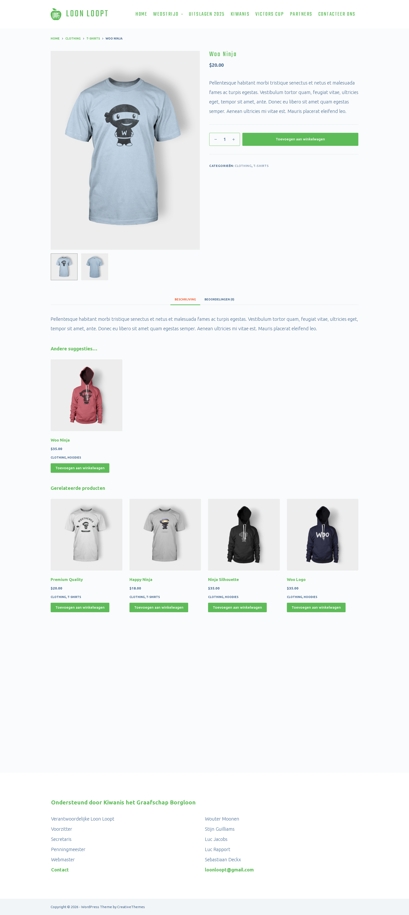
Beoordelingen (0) (219, 299)
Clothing (243, 165)
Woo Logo (296, 579)
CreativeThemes (131, 907)
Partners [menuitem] (301, 14)
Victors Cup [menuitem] (269, 14)
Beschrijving (185, 299)
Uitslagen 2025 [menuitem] (207, 14)
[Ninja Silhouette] (244, 535)
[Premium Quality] (86, 535)
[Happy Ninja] (165, 535)
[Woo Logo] (323, 535)
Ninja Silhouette (223, 579)
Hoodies (74, 457)
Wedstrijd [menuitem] (166, 14)
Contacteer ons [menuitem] (337, 14)
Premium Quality (67, 579)
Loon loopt (87, 14)
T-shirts (261, 165)
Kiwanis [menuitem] (240, 14)
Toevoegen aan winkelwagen (300, 139)
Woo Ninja (60, 440)
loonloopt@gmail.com (229, 869)
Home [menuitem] (141, 14)
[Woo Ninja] (86, 395)
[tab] (185, 300)
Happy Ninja (140, 579)
